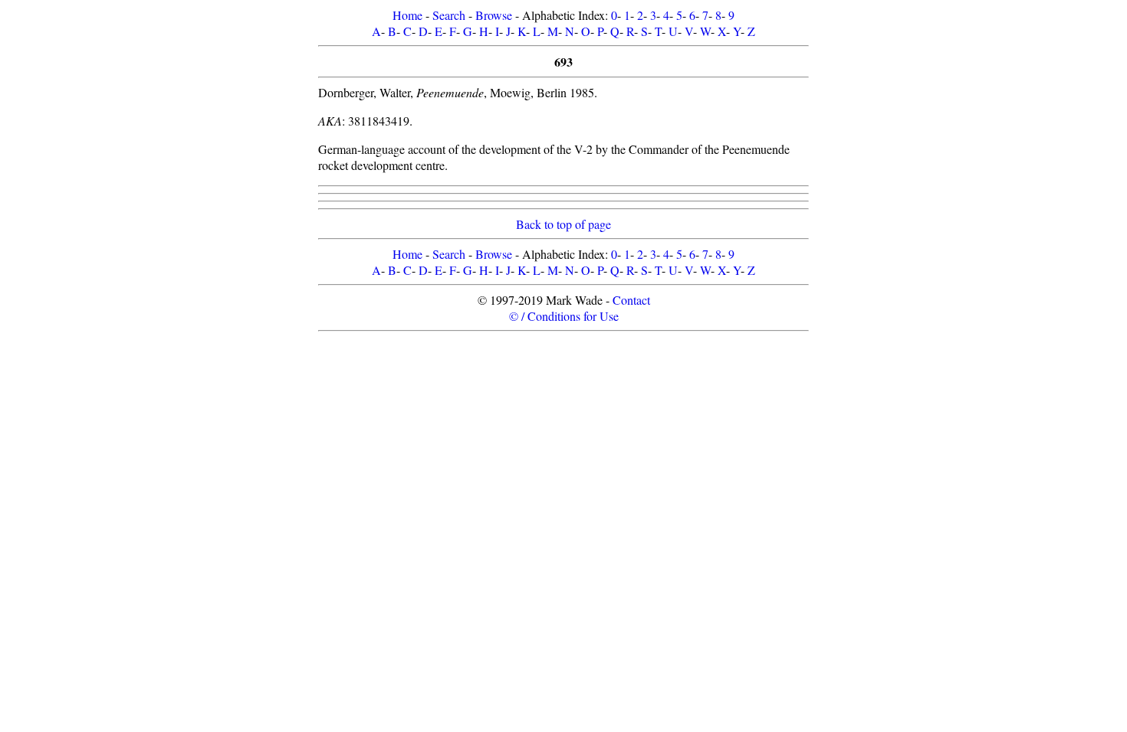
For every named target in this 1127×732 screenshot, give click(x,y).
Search (448, 15)
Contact (631, 300)
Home (407, 15)
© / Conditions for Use (564, 316)
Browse (493, 15)
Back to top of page (563, 224)
